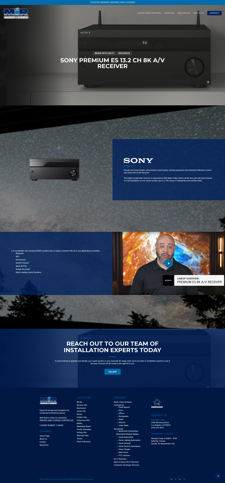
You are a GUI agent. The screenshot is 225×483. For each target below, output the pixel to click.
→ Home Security (123, 443)
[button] (113, 372)
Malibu (79, 423)
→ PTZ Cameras (123, 455)
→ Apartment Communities (127, 431)
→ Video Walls (122, 425)
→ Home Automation (124, 437)
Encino (79, 414)
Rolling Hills (82, 432)
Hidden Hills (82, 417)
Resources (124, 53)
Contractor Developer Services (126, 465)
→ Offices (120, 413)
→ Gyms (119, 410)
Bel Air (79, 402)
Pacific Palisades (84, 429)
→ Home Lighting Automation (128, 440)
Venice (79, 439)
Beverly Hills (82, 405)
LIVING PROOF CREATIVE (77, 479)
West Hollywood (83, 442)
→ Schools (120, 422)
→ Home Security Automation (128, 446)
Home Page (44, 436)
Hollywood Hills (83, 420)
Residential (118, 429)
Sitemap (90, 479)
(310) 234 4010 (157, 428)
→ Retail (119, 419)
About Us (43, 439)
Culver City (81, 411)
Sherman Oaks (83, 436)
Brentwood (81, 408)
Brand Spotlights (104, 53)
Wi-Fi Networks (120, 459)
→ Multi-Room (122, 452)
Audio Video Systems (123, 402)
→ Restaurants (122, 416)
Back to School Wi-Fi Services (126, 462)
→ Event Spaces (123, 407)
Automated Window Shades (127, 434)
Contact (43, 442)
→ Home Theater (123, 449)
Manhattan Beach (84, 426)
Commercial (119, 405)
